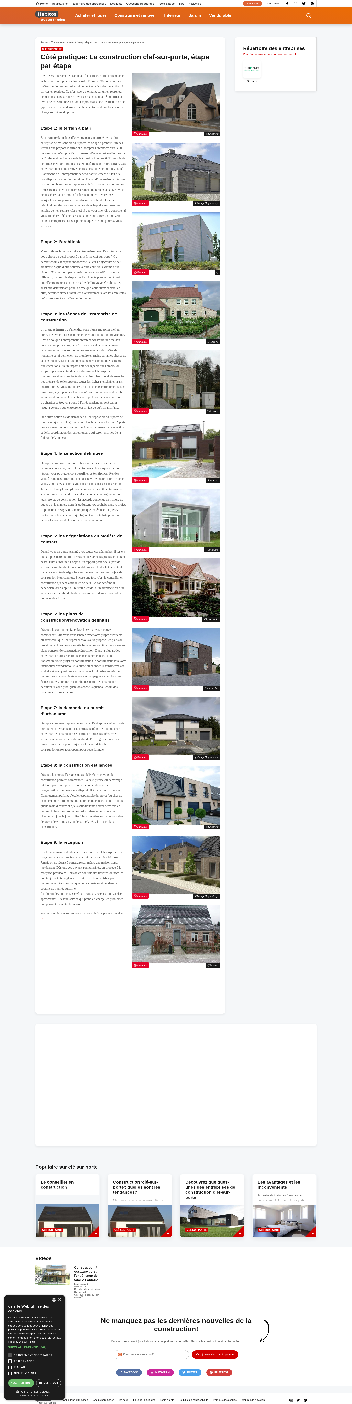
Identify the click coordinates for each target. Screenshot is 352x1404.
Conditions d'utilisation (75, 1400)
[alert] (34, 1347)
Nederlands (252, 3)
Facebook (287, 3)
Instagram (296, 3)
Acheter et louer (90, 15)
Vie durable (220, 15)
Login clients (167, 1400)
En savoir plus (27, 1341)
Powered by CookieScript (35, 1395)
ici (42, 918)
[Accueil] (50, 16)
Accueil (45, 42)
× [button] (59, 1299)
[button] (34, 1347)
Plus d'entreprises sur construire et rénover (267, 54)
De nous (123, 1400)
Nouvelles (194, 3)
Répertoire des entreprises (89, 3)
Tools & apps (166, 3)
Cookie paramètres (103, 1400)
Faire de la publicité (144, 1400)
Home (44, 3)
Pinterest (312, 3)
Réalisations (60, 3)
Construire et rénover (135, 15)
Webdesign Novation (253, 1400)
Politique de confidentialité (193, 1400)
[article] (252, 71)
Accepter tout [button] (21, 1383)
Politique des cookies (225, 1400)
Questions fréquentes (140, 3)
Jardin (195, 15)
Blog (181, 3)
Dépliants (116, 3)
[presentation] (67, 1205)
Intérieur (172, 15)
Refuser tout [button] (48, 1383)
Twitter (304, 3)
